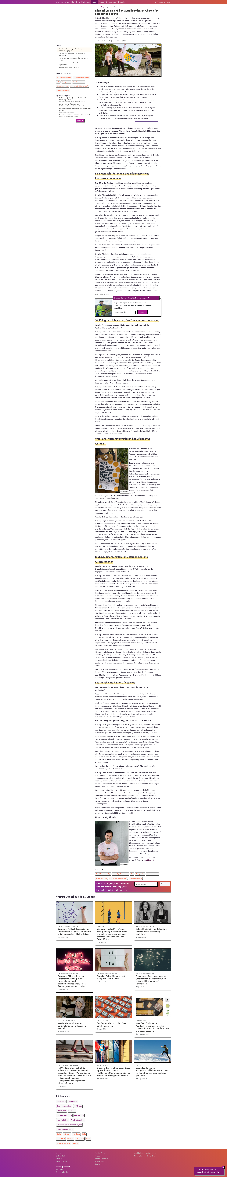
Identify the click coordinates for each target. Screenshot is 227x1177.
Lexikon (98, 1164)
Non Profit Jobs (62, 1120)
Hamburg (76, 1134)
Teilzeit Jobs (61, 1101)
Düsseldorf (61, 1139)
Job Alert (122, 2)
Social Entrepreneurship (64, 78)
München (67, 1134)
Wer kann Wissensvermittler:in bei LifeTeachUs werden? (73, 59)
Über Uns (59, 1158)
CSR (58, 82)
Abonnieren (142, 312)
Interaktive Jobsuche (83, 2)
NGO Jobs (78, 1106)
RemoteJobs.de (62, 1172)
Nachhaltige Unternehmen (81, 78)
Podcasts (101, 2)
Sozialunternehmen (78, 82)
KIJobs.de (59, 1169)
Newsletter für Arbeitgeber (144, 1156)
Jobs (72, 2)
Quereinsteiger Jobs (64, 1106)
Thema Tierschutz (101, 1158)
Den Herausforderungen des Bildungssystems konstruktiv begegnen (73, 50)
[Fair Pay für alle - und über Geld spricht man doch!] (113, 1007)
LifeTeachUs (149, 860)
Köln (84, 1134)
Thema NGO (100, 1161)
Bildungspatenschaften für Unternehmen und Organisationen (73, 64)
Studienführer (100, 1153)
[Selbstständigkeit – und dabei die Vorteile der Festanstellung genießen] (152, 912)
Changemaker (66, 82)
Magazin (94, 2)
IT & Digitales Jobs (77, 1120)
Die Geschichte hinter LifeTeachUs (69, 67)
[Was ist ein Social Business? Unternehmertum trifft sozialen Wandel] (74, 1007)
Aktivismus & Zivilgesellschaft (79, 86)
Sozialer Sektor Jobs (64, 1115)
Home (97, 7)
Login (168, 2)
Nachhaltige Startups (63, 90)
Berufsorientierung (62, 86)
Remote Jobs (72, 1101)
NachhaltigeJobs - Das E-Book (145, 1153)
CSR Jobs (71, 1110)
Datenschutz (60, 1156)
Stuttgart (70, 1139)
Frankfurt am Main (63, 1143)
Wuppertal (80, 1139)
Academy (98, 1156)
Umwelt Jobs (61, 1110)
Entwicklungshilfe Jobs (65, 1129)
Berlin (59, 1134)
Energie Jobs (79, 1115)
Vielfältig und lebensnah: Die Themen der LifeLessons (72, 54)
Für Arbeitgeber (159, 2)
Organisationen (111, 2)
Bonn (88, 1139)
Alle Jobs (79, 121)
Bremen (75, 1143)
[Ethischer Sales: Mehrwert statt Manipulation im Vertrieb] (113, 960)
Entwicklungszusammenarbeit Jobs (69, 1124)
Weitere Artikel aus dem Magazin (75, 897)
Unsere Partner (61, 1161)
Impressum (60, 1153)
